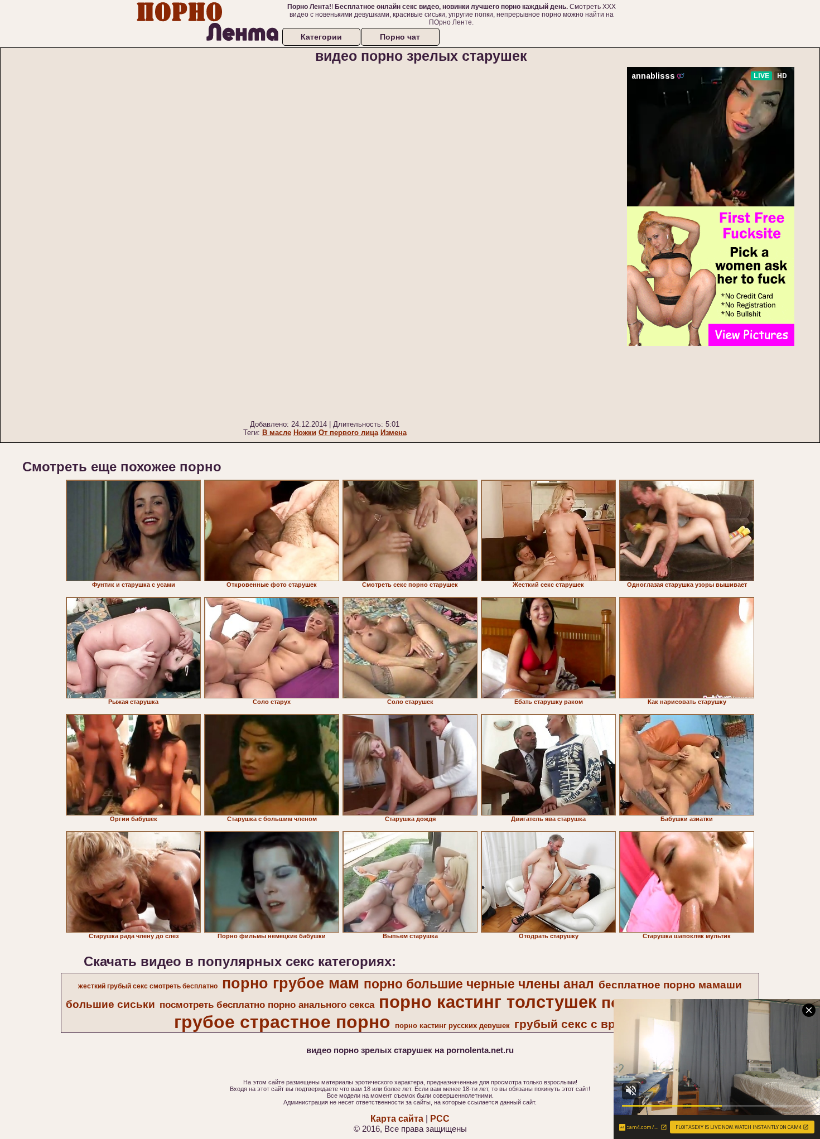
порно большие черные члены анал (479, 984)
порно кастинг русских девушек (452, 1025)
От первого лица (348, 432)
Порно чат (400, 36)
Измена (393, 432)
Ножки (304, 432)
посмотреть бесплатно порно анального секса (267, 1004)
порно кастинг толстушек (488, 1001)
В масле (276, 432)
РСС (440, 1118)
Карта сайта (396, 1118)
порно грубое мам (290, 983)
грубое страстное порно (282, 1022)
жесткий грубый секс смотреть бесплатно (148, 986)
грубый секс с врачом (579, 1024)
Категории (321, 36)
